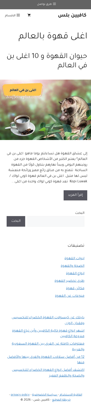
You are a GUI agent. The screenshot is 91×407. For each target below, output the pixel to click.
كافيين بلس (72, 16)
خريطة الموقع (61, 400)
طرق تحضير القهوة (69, 281)
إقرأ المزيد (75, 195)
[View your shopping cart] (29, 15)
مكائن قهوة (75, 289)
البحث (79, 213)
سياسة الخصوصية (45, 395)
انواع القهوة (75, 274)
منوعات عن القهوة (69, 296)
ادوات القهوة (74, 259)
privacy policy (20, 395)
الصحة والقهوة (72, 266)
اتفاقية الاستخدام (71, 395)
